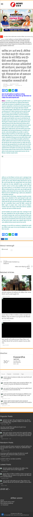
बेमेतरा (11, 85)
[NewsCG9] (16, 4)
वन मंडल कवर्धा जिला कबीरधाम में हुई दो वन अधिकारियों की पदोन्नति (13, 427)
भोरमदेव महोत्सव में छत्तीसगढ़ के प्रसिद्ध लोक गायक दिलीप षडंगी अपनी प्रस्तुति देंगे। (17, 378)
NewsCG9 (16, 515)
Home (2, 39)
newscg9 (5, 84)
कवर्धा (6, 39)
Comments (16, 374)
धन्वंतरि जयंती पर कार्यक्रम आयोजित (10, 459)
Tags (22, 374)
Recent (3, 374)
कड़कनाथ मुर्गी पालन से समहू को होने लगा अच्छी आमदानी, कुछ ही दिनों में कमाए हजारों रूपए (14, 454)
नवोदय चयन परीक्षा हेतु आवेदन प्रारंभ (22, 267)
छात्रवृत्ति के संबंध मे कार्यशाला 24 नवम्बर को (11, 262)
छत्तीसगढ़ (7, 85)
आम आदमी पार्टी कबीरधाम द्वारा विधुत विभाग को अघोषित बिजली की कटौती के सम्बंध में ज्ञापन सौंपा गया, (16, 341)
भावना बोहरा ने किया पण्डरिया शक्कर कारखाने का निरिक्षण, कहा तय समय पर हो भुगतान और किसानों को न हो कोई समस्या (16, 316)
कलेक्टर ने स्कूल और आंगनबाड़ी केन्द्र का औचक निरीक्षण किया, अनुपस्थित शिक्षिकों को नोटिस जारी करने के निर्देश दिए (15, 421)
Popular (9, 374)
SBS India (20, 513)
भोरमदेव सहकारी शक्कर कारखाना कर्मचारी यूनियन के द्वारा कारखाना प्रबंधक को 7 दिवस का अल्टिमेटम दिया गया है (16, 448)
